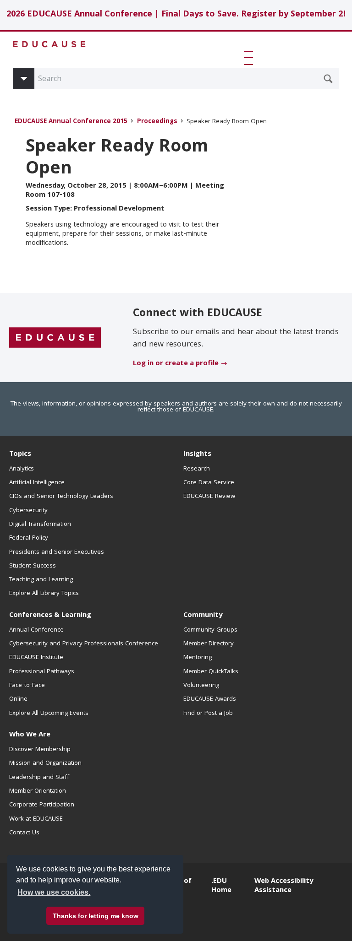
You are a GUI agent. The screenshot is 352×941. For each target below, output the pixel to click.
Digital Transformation (40, 524)
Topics (20, 454)
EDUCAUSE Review (209, 497)
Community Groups (210, 630)
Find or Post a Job (208, 713)
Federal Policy (28, 538)
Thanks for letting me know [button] (95, 915)
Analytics (21, 469)
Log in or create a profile (176, 364)
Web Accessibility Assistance (283, 886)
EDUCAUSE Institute (36, 658)
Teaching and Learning (41, 580)
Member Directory (208, 644)
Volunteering (201, 686)
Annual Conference (36, 630)
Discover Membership (40, 750)
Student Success (32, 566)
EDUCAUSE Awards (209, 699)
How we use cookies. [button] (53, 892)
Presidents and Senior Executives (56, 552)
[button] (250, 58)
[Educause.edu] (55, 338)
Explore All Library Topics (44, 594)
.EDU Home (221, 886)
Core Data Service (208, 483)
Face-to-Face (27, 686)
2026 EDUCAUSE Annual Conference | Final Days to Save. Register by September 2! (176, 15)
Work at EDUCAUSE (36, 819)
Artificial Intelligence (37, 483)
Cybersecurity (28, 511)
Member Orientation (37, 791)
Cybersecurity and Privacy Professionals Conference (83, 644)
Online (18, 699)
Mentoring (197, 658)
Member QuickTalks (210, 672)
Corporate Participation (41, 805)
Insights (197, 454)
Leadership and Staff (39, 778)
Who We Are (29, 735)
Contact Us (24, 833)
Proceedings (157, 122)
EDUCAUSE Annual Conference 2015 (71, 122)
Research (196, 469)
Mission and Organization (45, 763)
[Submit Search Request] (328, 78)
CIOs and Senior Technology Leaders (61, 497)
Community (202, 616)
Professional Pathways (41, 672)
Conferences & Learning (50, 616)
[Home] (49, 44)
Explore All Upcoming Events (48, 713)
